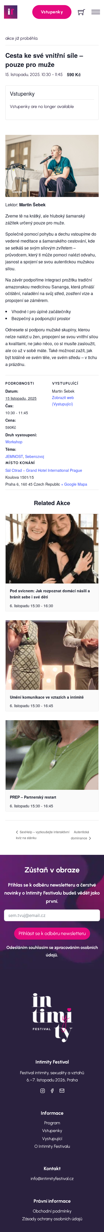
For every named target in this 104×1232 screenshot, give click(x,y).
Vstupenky (52, 11)
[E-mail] (61, 1090)
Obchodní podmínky (52, 1211)
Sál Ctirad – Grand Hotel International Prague (43, 470)
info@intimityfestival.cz (52, 1178)
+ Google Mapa (74, 484)
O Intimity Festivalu (52, 1146)
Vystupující (52, 1138)
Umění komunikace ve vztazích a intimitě (47, 697)
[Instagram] (42, 1090)
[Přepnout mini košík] (81, 12)
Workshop (13, 441)
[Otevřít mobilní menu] (95, 12)
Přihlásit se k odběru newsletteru (52, 933)
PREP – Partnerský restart (33, 797)
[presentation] (52, 548)
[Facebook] (52, 1090)
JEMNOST (14, 456)
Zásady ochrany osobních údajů (52, 1218)
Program (52, 1122)
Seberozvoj (34, 456)
